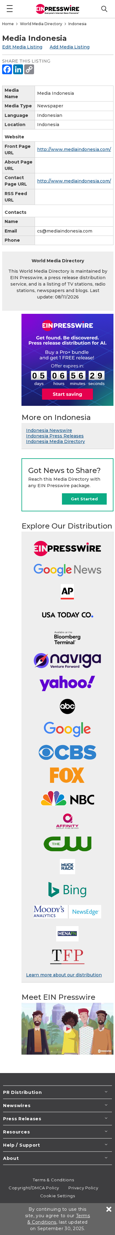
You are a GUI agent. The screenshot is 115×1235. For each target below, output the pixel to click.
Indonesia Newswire (49, 430)
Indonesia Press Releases (55, 436)
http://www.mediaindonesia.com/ (74, 149)
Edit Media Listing (22, 47)
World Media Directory (41, 23)
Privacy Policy (83, 1187)
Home (8, 23)
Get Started (84, 498)
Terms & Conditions (53, 1179)
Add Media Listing (70, 47)
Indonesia (77, 23)
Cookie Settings (57, 1195)
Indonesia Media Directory (55, 441)
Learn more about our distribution (64, 975)
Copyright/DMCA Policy (34, 1187)
